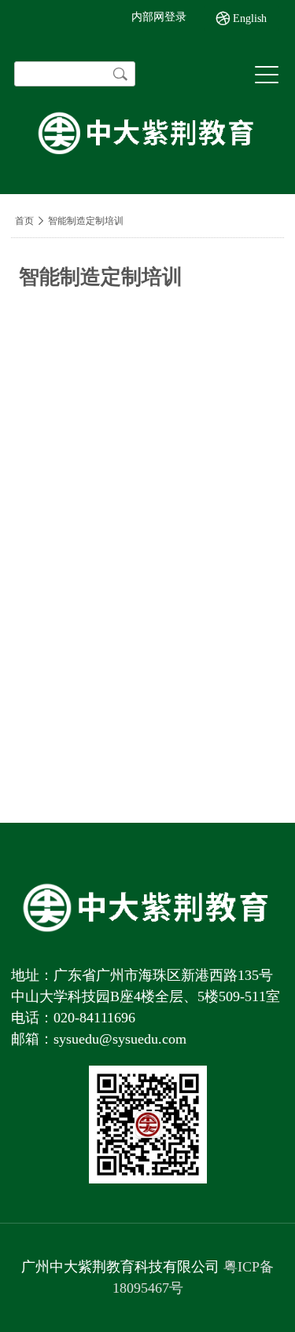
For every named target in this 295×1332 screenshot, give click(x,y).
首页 (24, 220)
